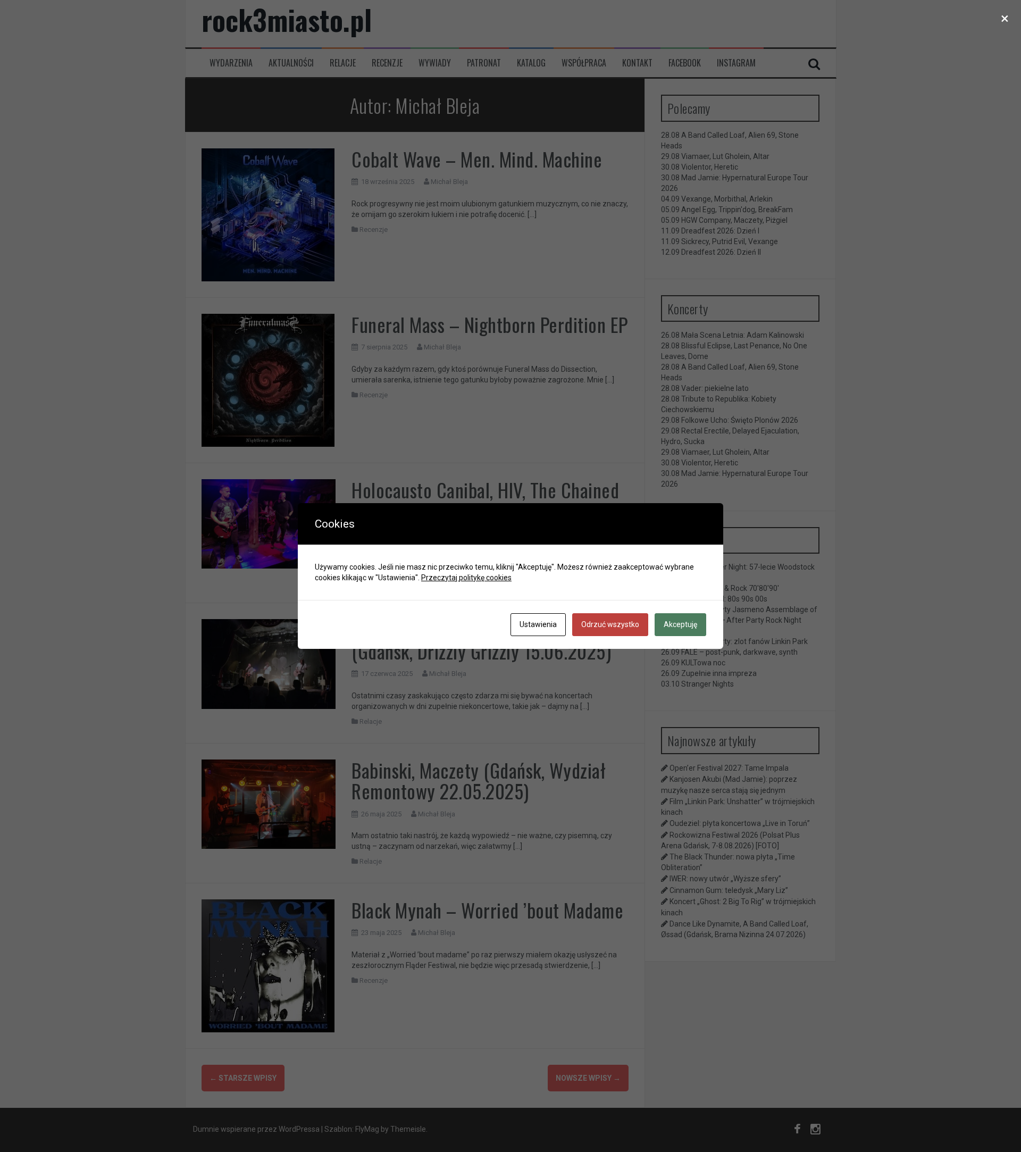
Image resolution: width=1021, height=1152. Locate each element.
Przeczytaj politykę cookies (466, 577)
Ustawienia (538, 624)
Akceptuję (680, 624)
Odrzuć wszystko (610, 624)
